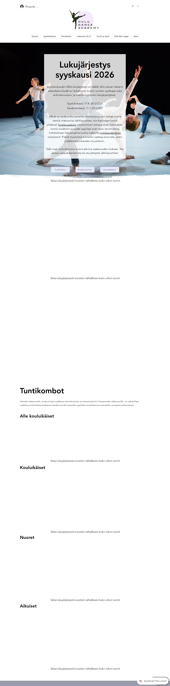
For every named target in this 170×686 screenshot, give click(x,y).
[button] (66, 36)
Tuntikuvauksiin (67, 124)
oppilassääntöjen (110, 132)
